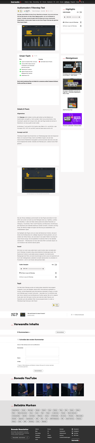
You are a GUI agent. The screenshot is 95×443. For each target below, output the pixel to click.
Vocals (61, 2)
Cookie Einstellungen (65, 437)
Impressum (62, 431)
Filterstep (22, 117)
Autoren (62, 435)
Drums (44, 2)
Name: (19, 358)
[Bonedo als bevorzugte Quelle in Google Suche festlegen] (27, 11)
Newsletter (19, 437)
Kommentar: (20, 347)
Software (67, 2)
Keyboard (49, 2)
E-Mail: (19, 361)
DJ (40, 2)
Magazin (73, 2)
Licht (57, 2)
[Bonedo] (16, 2)
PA (54, 2)
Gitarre (26, 2)
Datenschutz (63, 433)
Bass (31, 2)
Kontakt (62, 429)
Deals (77, 2)
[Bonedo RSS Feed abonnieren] (83, 2)
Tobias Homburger (36, 11)
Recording (36, 2)
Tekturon (37, 16)
